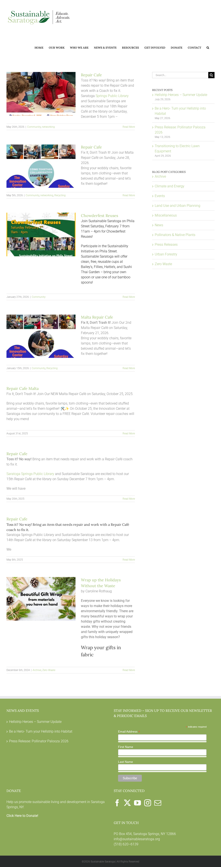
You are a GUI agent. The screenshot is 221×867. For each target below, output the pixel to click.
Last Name (125, 761)
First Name (125, 747)
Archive (37, 670)
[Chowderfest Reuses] (41, 234)
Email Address (129, 732)
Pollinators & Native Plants (175, 235)
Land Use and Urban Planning (177, 206)
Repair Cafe (91, 74)
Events (160, 196)
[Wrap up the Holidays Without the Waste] (41, 599)
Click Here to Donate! (22, 816)
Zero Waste (48, 670)
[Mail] (157, 802)
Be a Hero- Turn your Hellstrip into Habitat (40, 731)
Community (34, 126)
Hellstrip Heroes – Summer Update (181, 95)
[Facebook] (117, 802)
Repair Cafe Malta (22, 388)
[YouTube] (137, 802)
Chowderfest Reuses (99, 215)
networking (48, 126)
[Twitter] (127, 802)
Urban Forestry (166, 254)
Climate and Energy (169, 186)
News (159, 225)
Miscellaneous (166, 215)
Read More (129, 126)
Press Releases (166, 244)
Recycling (60, 195)
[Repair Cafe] (41, 94)
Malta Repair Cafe (97, 317)
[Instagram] (147, 802)
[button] (208, 47)
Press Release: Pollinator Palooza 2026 (38, 741)
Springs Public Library (112, 96)
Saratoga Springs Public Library (30, 474)
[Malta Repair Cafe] (41, 336)
